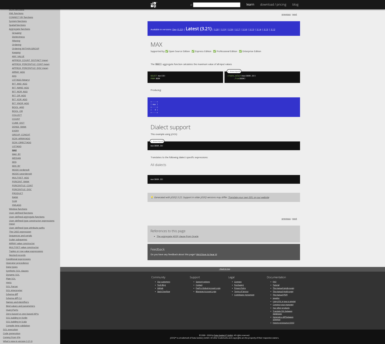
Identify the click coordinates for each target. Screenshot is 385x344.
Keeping (16, 52)
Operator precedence (17, 262)
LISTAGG (16, 146)
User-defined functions (21, 212)
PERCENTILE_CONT (22, 185)
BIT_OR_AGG (19, 95)
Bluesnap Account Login (206, 291)
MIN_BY (16, 165)
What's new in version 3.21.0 (17, 341)
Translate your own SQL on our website (248, 197)
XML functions (16, 13)
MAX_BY (16, 154)
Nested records (17, 255)
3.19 (223, 29)
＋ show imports (234, 71)
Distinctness (18, 36)
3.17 (237, 29)
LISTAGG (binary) (21, 79)
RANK (15, 197)
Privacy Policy (240, 288)
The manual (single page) (283, 288)
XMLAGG (16, 204)
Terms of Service (241, 291)
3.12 (273, 29)
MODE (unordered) (22, 173)
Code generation (11, 333)
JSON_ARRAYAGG (21, 138)
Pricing (273, 4)
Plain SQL (11, 278)
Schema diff (12, 294)
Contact (199, 285)
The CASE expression (20, 231)
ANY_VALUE (18, 56)
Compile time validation (18, 325)
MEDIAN (16, 158)
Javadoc (276, 298)
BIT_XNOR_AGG (20, 103)
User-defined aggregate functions (27, 216)
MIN (14, 161)
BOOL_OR (17, 111)
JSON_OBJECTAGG (21, 142)
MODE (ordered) (20, 169)
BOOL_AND (18, 107)
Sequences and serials (20, 235)
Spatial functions (17, 24)
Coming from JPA (11, 337)
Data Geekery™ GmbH (223, 335)
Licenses (238, 281)
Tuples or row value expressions (26, 251)
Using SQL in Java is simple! (284, 301)
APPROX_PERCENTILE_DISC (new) (30, 68)
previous (286, 14)
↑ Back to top (224, 269)
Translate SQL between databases (282, 312)
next (294, 14)
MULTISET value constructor (24, 247)
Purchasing (239, 285)
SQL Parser (12, 286)
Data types (12, 266)
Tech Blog (161, 285)
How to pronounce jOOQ (283, 323)
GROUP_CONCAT (21, 134)
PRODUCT (17, 193)
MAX (14, 150)
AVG (14, 75)
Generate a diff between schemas (283, 318)
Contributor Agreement (244, 295)
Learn (250, 4)
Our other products (281, 308)
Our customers (163, 281)
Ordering (16, 44)
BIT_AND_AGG (19, 83)
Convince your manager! (283, 304)
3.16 (244, 29)
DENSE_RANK (19, 126)
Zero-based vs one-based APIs (22, 313)
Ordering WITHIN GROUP (25, 48)
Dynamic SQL (13, 274)
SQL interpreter (14, 290)
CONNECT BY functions (21, 17)
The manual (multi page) (283, 291)
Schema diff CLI (14, 298)
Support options (203, 281)
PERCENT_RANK (20, 181)
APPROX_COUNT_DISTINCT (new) (30, 60)
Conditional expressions (18, 258)
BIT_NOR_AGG (20, 91)
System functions (18, 21)
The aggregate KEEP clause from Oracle (178, 236)
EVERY (15, 130)
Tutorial (276, 285)
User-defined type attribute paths (27, 227)
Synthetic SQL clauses (17, 270)
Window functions (18, 208)
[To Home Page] (154, 7)
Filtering (16, 40)
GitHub (160, 288)
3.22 (180, 29)
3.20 (216, 29)
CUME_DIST (18, 122)
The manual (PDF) (280, 295)
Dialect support (171, 127)
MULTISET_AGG (20, 177)
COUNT (16, 118)
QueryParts (12, 309)
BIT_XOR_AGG (19, 99)
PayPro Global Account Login (208, 288)
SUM (14, 201)
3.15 (251, 29)
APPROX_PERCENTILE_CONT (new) (30, 64)
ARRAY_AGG (18, 71)
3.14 (259, 29)
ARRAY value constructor (22, 243)
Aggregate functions (19, 28)
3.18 (230, 29)
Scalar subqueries (18, 239)
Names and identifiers (17, 302)
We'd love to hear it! (206, 254)
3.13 (266, 29)
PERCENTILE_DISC (22, 189)
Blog (295, 4)
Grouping (17, 32)
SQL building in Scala (16, 321)
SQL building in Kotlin (16, 317)
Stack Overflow (163, 291)
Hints (9, 282)
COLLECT (17, 114)
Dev (174, 29)
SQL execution (10, 329)
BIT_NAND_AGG (20, 87)
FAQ (274, 281)
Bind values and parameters (20, 305)
